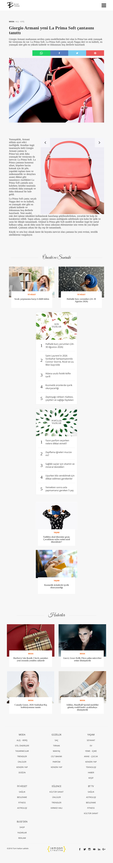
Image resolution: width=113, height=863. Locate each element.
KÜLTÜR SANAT (56, 791)
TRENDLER (22, 756)
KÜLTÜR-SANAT (91, 813)
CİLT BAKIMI (56, 756)
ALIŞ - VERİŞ (20, 21)
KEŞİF (90, 778)
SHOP (22, 827)
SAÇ (56, 740)
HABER (91, 772)
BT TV (91, 786)
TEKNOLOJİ (91, 767)
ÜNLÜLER (22, 761)
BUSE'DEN (22, 821)
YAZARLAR (22, 832)
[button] (45, 142)
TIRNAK (56, 745)
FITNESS (22, 802)
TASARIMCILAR (22, 751)
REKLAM (22, 838)
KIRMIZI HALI (56, 808)
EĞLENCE (56, 786)
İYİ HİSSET (22, 786)
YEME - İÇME (91, 751)
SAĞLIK (22, 791)
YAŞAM (91, 734)
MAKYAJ (56, 751)
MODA (12, 21)
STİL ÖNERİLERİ (22, 745)
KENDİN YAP (22, 767)
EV (91, 745)
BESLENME (22, 797)
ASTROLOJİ (22, 808)
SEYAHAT (91, 740)
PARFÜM (56, 761)
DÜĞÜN (22, 772)
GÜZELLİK (56, 734)
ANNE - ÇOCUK (91, 756)
